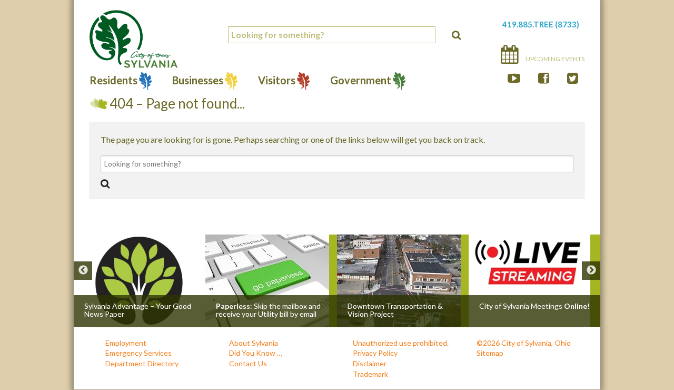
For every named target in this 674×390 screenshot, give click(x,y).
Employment (125, 342)
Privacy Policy (375, 352)
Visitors (276, 81)
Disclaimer (369, 363)
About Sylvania (253, 342)
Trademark (370, 373)
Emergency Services (138, 352)
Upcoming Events (554, 59)
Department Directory (142, 363)
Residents (113, 81)
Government (360, 81)
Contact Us (248, 363)
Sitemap (490, 352)
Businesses (197, 81)
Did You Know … (255, 352)
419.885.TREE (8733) (540, 24)
